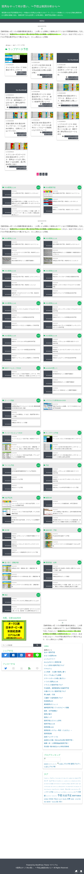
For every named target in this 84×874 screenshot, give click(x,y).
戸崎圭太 (56, 799)
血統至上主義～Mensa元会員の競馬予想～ (59, 740)
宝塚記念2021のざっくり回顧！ (61, 576)
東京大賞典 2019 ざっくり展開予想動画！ (23, 260)
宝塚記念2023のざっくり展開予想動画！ (64, 382)
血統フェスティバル (51, 737)
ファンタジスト (76, 786)
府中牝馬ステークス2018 (45, 106)
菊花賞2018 (23, 107)
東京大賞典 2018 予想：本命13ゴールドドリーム (66, 193)
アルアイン (52, 778)
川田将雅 (50, 799)
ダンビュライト (62, 786)
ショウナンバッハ (67, 780)
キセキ (76, 778)
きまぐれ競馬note (50, 655)
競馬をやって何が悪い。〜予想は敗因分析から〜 (31, 6)
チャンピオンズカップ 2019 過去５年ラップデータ (67, 438)
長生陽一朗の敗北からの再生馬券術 (56, 746)
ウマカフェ (48, 668)
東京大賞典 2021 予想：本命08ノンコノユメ (24, 284)
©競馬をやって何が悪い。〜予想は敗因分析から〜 (34, 868)
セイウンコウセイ (66, 783)
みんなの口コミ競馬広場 (52, 662)
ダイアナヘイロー (75, 783)
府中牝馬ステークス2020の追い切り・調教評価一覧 (26, 576)
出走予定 (67, 795)
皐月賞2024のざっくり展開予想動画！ (63, 374)
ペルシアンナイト (56, 789)
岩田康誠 (46, 799)
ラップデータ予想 (21, 74)
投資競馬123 (48, 701)
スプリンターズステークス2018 (18, 166)
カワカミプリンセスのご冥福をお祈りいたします (25, 600)
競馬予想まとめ (49, 724)
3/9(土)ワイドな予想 (17, 479)
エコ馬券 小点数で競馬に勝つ (55, 672)
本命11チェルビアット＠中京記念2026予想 (64, 357)
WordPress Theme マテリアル (46, 865)
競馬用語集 (48, 733)
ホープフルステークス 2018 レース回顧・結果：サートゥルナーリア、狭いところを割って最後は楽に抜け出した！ (26, 212)
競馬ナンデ (48, 717)
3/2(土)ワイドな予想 (17, 487)
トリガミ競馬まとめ (51, 681)
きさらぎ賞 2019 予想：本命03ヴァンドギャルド (25, 193)
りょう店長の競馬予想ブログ (54, 665)
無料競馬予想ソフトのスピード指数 (56, 707)
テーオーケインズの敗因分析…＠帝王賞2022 (65, 503)
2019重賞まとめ (22, 72)
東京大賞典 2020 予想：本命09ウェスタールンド (66, 244)
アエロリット (46, 778)
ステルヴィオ (74, 780)
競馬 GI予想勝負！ (51, 711)
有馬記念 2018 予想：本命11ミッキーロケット (65, 201)
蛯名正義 (54, 801)
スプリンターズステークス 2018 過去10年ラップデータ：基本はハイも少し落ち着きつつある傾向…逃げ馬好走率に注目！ (16, 159)
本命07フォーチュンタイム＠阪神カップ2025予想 (25, 357)
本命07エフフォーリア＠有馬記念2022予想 (64, 293)
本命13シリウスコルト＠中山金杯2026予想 (23, 341)
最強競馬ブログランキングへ (50, 764)
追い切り (59, 802)
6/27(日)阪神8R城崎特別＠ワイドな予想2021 (24, 471)
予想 (60, 795)
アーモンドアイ (65, 778)
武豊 (68, 799)
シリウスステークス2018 (71, 136)
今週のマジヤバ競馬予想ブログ (55, 691)
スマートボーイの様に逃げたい (55, 678)
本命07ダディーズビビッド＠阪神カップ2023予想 (25, 325)
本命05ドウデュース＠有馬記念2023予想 (23, 317)
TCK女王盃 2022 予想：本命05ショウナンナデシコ (26, 276)
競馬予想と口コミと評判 (52, 720)
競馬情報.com (49, 727)
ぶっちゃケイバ (49, 659)
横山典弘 (65, 799)
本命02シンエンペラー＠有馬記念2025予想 (23, 349)
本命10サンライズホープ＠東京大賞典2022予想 (66, 276)
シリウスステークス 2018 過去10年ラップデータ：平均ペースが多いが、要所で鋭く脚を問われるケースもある (67, 129)
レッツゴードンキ (70, 792)
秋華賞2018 (75, 105)
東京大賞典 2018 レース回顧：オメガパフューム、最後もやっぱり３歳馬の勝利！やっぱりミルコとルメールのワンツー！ (26, 203)
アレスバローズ (58, 778)
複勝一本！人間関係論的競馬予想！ (56, 743)
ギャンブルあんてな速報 (52, 675)
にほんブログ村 (50, 766)
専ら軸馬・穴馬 (49, 694)
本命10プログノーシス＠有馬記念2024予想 (64, 317)
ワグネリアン (54, 795)
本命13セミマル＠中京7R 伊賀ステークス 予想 (65, 487)
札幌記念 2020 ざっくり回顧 (19, 422)
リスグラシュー (57, 792)
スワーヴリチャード (58, 783)
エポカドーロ (71, 778)
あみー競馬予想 (49, 652)
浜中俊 (76, 799)
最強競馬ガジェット (51, 704)
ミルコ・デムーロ (65, 789)
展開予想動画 (76, 796)
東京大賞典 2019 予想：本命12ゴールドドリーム (25, 244)
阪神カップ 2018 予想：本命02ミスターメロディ (66, 209)
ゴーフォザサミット (59, 780)
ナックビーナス (69, 786)
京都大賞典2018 (22, 135)
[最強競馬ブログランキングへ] (52, 761)
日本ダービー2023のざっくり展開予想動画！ (65, 390)
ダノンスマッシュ (54, 786)
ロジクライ (48, 795)
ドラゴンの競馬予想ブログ (53, 685)
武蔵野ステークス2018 (72, 79)
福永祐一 (49, 801)
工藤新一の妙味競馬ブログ (53, 698)
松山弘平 (60, 799)
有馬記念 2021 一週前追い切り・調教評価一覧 (24, 568)
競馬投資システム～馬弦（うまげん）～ (58, 730)
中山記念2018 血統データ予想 (61, 536)
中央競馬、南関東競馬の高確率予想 (56, 688)
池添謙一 (73, 799)
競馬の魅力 (48, 714)
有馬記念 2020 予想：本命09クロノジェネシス (65, 260)
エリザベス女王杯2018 (46, 75)
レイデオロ (63, 792)
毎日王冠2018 (48, 134)
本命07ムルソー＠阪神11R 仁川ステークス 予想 (25, 552)
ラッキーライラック (74, 789)
